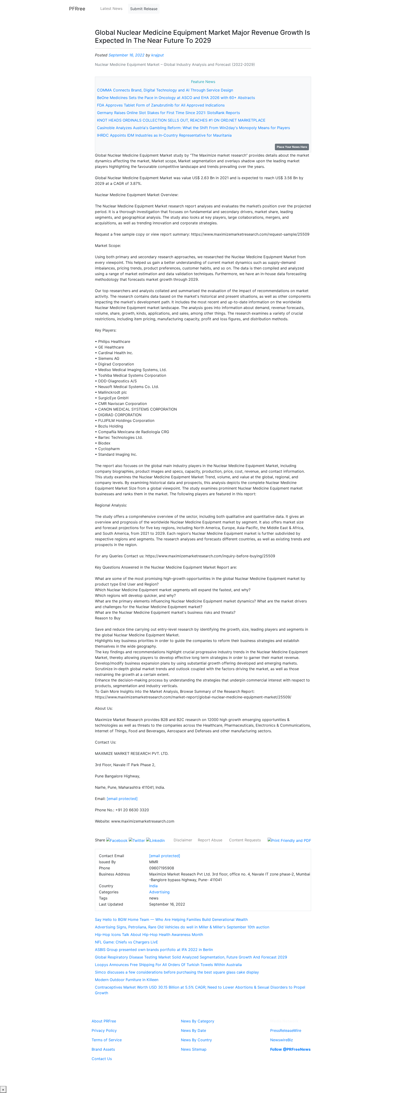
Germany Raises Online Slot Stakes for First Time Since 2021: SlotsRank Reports (168, 112)
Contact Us (102, 1058)
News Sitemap (194, 1049)
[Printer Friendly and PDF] (289, 840)
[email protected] (122, 798)
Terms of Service (107, 1040)
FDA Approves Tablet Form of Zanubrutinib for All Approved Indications (161, 105)
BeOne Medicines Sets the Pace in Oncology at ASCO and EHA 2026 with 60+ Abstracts (176, 97)
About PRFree (104, 1021)
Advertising (159, 892)
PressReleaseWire (285, 1030)
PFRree (77, 9)
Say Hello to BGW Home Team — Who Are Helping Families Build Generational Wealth (171, 919)
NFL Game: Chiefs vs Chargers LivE (126, 942)
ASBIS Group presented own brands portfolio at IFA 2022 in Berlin (154, 949)
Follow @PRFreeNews (290, 1049)
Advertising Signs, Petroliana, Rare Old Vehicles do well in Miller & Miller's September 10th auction (182, 927)
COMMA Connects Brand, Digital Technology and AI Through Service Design (165, 90)
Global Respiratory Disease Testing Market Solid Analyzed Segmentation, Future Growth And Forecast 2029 (191, 957)
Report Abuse (210, 840)
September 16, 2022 (126, 55)
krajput (157, 55)
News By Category (197, 1021)
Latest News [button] (111, 8)
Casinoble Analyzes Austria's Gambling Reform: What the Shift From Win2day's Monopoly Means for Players (193, 127)
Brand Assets (103, 1049)
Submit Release (143, 8)
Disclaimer (183, 840)
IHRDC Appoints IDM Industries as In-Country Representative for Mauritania (164, 135)
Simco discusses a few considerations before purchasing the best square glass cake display (177, 972)
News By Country (196, 1040)
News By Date (193, 1030)
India (153, 885)
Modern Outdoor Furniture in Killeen (126, 979)
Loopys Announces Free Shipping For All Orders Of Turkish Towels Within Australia (168, 964)
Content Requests (245, 840)
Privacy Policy (104, 1030)
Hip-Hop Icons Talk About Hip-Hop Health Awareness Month (149, 934)
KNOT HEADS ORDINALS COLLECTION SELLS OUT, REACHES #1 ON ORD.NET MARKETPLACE (181, 120)
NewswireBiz (281, 1040)
